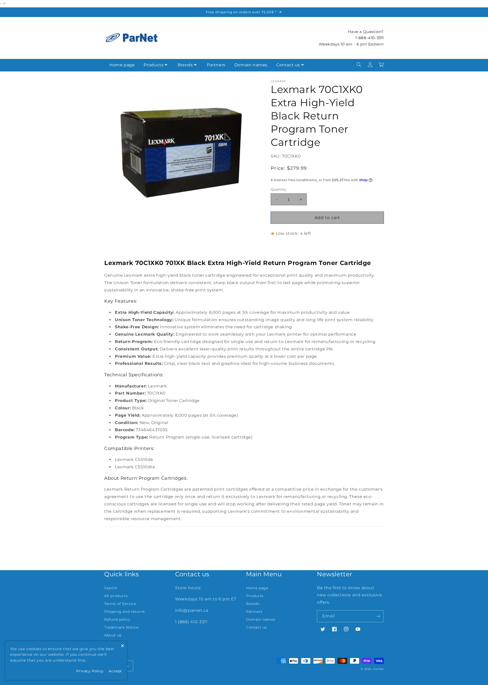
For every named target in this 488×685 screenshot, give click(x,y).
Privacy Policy (89, 671)
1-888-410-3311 (369, 37)
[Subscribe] (378, 616)
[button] (358, 64)
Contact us (288, 65)
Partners (216, 65)
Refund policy (117, 619)
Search (110, 588)
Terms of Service (120, 603)
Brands (185, 65)
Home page (122, 65)
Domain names (250, 65)
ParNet (378, 669)
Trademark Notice (121, 627)
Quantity (278, 189)
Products (153, 65)
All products (116, 596)
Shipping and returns (124, 611)
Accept (115, 671)
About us (112, 635)
